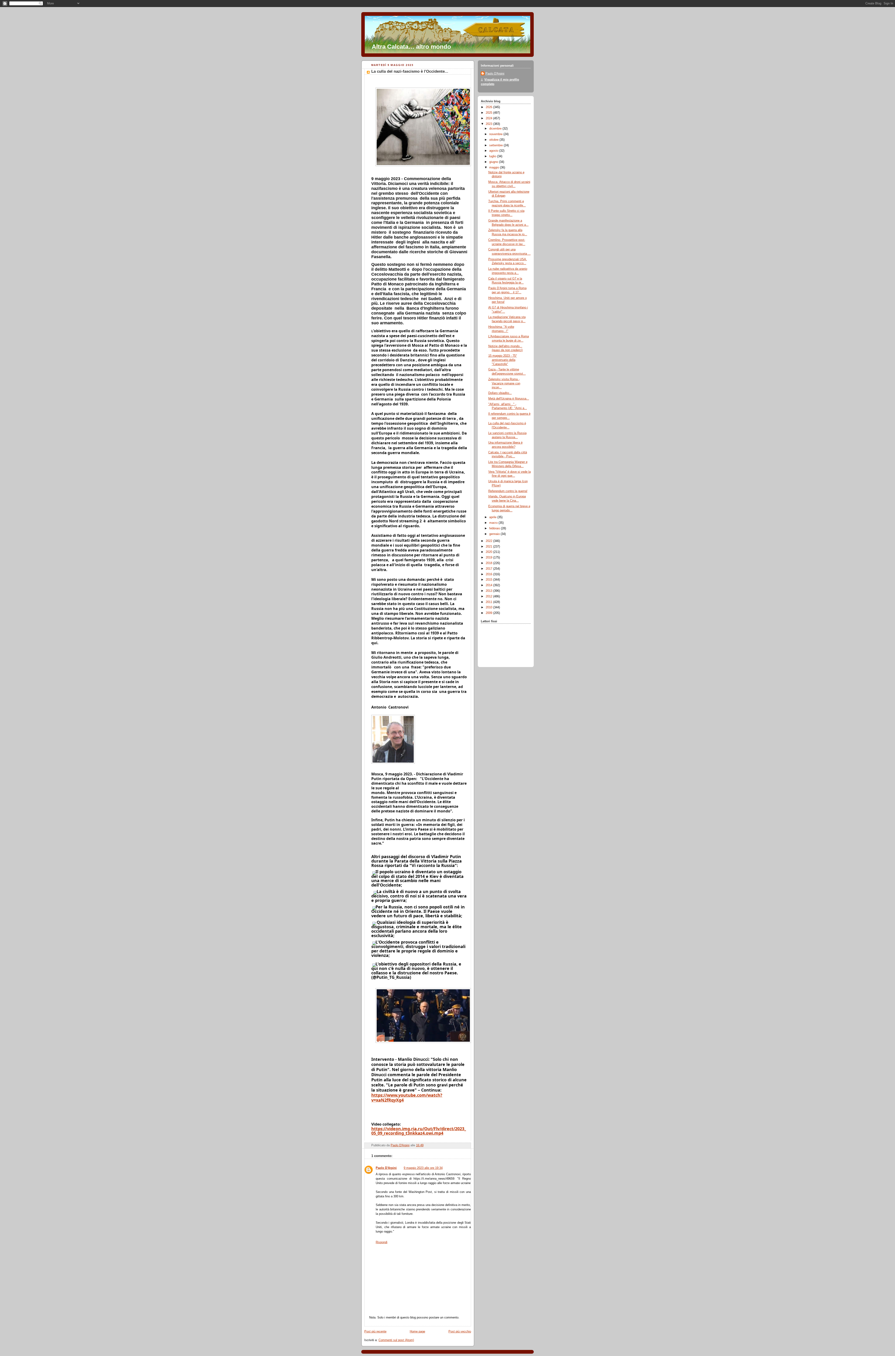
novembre (496, 134)
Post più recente (375, 1331)
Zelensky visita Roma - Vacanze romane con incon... (504, 383)
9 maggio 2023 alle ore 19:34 (423, 1168)
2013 (489, 590)
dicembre (496, 128)
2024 (489, 118)
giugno (494, 162)
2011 (489, 602)
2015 (489, 579)
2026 (489, 107)
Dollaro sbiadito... (500, 393)
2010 (489, 607)
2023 (489, 124)
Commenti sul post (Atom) (396, 1340)
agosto (494, 150)
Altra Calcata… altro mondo (411, 46)
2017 (489, 568)
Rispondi (381, 1242)
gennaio (495, 534)
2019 (489, 557)
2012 (489, 596)
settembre (496, 145)
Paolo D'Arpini (386, 1168)
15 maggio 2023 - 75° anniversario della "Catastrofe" (502, 360)
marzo (494, 522)
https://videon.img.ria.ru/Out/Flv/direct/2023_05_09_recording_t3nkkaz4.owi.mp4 (418, 1131)
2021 (489, 546)
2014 (489, 585)
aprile (493, 517)
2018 (489, 563)
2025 (489, 112)
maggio (494, 167)
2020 (489, 552)
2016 (489, 574)
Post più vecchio (459, 1331)
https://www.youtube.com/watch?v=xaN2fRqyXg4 (406, 1097)
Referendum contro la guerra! (507, 491)
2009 (489, 613)
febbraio (495, 528)
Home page (417, 1331)
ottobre (494, 139)
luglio (493, 156)
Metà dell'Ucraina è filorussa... (508, 398)
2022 (489, 541)
